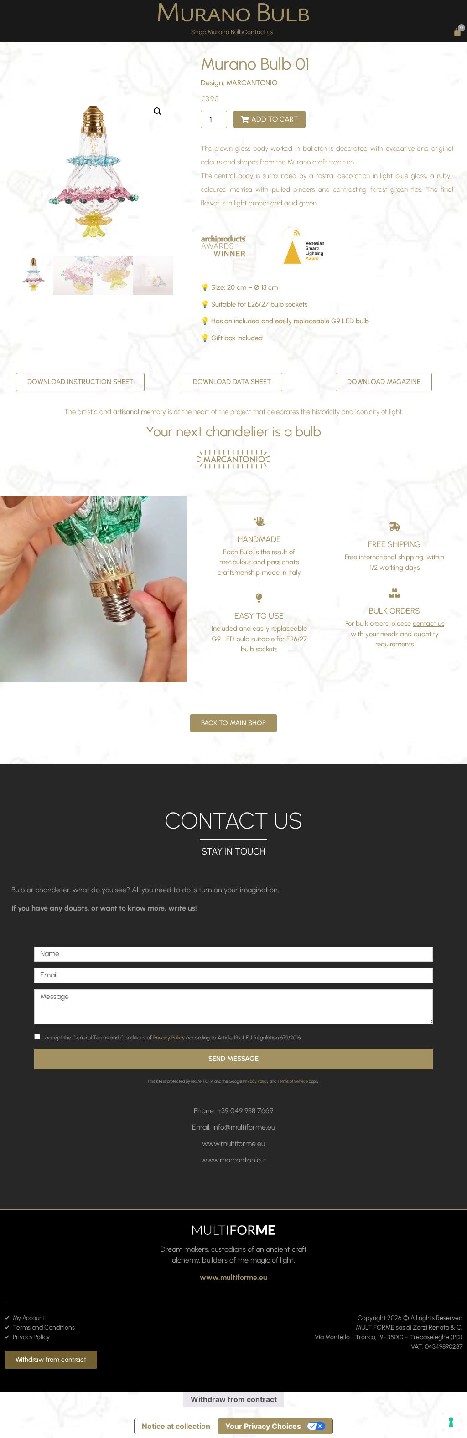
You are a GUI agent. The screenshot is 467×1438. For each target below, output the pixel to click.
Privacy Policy (169, 1037)
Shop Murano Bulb (217, 32)
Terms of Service (292, 1081)
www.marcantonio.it (233, 1160)
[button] (158, 111)
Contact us (258, 32)
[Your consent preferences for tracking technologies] (451, 1422)
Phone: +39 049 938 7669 (233, 1110)
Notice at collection (176, 1426)
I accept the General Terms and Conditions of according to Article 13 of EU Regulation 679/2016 (171, 1037)
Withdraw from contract (234, 1399)
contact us (428, 623)
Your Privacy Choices (263, 1426)
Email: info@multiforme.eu (233, 1127)
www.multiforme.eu (233, 1143)
